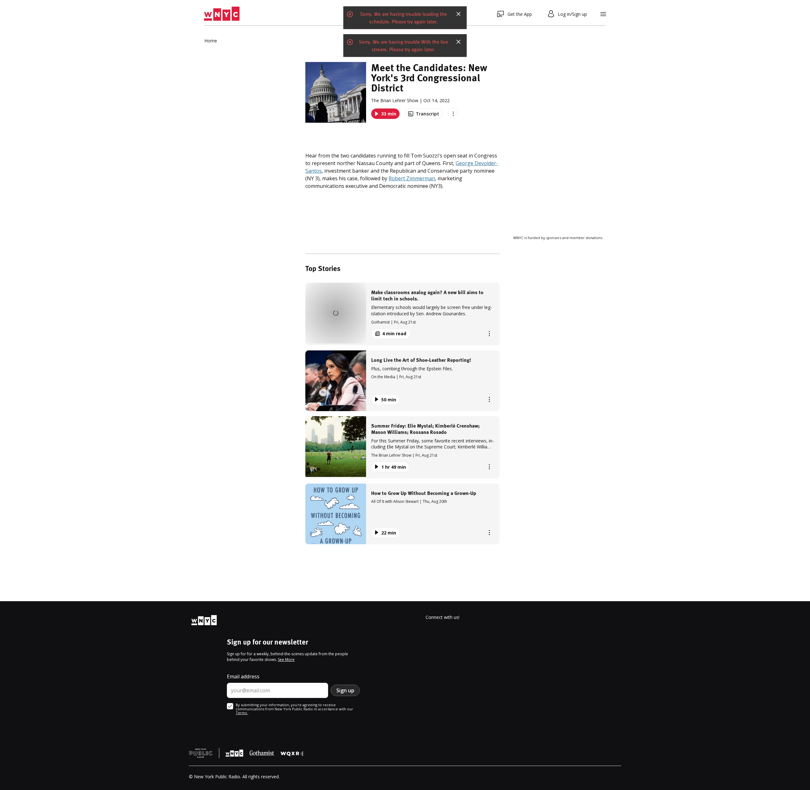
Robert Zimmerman (412, 178)
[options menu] (453, 113)
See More (286, 659)
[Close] (458, 13)
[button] (402, 314)
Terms (242, 712)
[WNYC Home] (222, 14)
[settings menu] (603, 14)
